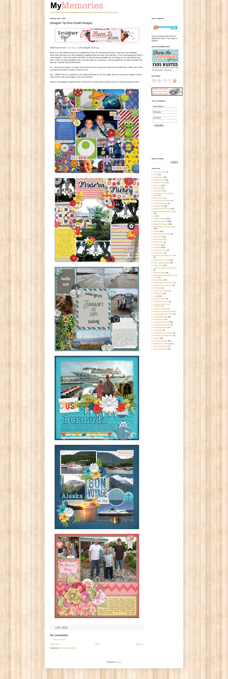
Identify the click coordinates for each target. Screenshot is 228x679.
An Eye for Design (160, 183)
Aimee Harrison (159, 180)
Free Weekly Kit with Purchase (164, 227)
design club (91, 12)
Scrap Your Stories (160, 309)
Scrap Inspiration (160, 299)
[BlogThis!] (59, 627)
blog (97, 12)
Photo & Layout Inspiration (163, 285)
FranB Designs (72, 48)
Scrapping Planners (161, 327)
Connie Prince (159, 198)
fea (155, 216)
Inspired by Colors (160, 250)
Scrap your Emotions (161, 301)
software (58, 12)
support (115, 12)
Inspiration (157, 247)
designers (66, 12)
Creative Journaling (161, 203)
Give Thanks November (162, 234)
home (52, 12)
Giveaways (158, 237)
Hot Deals (157, 245)
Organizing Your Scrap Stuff (163, 283)
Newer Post (55, 644)
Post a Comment (59, 640)
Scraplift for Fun (159, 319)
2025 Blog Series (160, 172)
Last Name (157, 118)
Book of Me (158, 188)
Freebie (156, 231)
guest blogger (158, 239)
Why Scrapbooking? (161, 346)
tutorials (109, 12)
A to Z (156, 175)
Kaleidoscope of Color (162, 260)
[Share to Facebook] (64, 627)
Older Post (139, 644)
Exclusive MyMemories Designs (165, 211)
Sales (156, 296)
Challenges (158, 191)
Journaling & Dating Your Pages (165, 255)
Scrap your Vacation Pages (163, 311)
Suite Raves (158, 330)
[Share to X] (61, 627)
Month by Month (159, 273)
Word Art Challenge (161, 349)
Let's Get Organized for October (165, 268)
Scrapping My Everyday (162, 325)
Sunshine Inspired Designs (163, 333)
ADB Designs (158, 177)
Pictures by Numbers (161, 291)
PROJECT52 (158, 293)
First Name (157, 112)
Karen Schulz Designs (162, 263)
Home (97, 644)
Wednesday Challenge (162, 344)
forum (103, 12)
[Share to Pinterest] (66, 627)
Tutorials (157, 338)
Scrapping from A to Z (161, 322)
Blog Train (157, 185)
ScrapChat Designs (161, 317)
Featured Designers (161, 224)
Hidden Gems (158, 242)
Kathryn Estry (158, 265)
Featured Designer (160, 221)
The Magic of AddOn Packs (163, 335)
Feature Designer (160, 219)
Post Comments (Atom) (68, 648)
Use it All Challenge (161, 341)
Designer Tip (158, 206)
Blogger (118, 662)
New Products (159, 280)
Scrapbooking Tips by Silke (163, 314)
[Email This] (56, 627)
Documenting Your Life (162, 209)
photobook (157, 288)
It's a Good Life (159, 253)
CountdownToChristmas (162, 201)
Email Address (159, 106)
